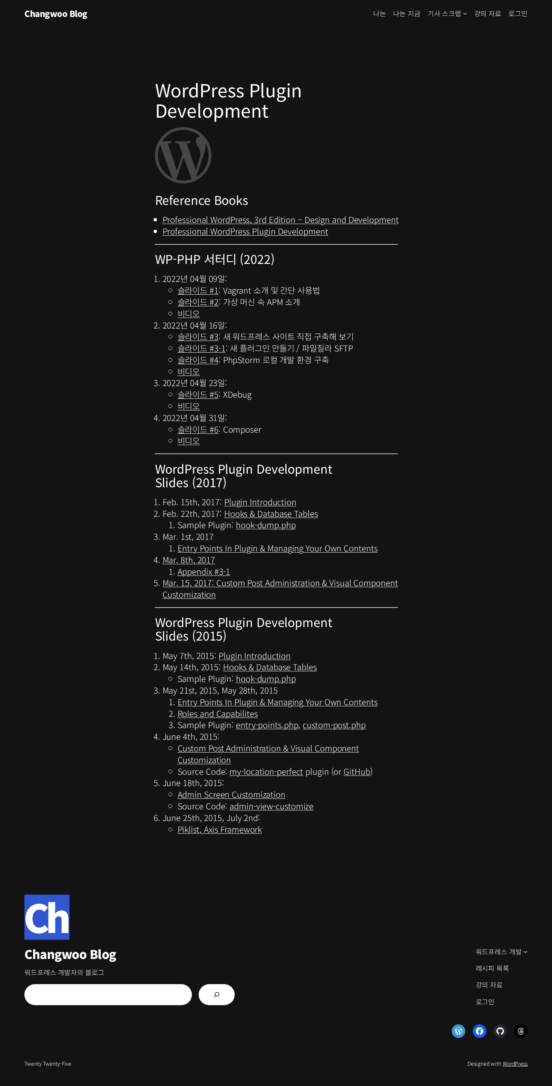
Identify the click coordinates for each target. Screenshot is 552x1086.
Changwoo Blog (55, 13)
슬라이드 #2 (198, 301)
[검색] (217, 994)
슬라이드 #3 (198, 336)
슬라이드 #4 (198, 359)
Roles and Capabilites (218, 713)
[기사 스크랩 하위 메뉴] (465, 13)
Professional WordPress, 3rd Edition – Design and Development (281, 219)
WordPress (515, 1063)
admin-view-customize (271, 806)
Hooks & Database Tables (271, 513)
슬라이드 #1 (198, 290)
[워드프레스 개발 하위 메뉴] (525, 952)
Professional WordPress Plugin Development (245, 231)
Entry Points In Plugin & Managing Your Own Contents (278, 548)
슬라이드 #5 (198, 394)
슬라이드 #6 (198, 429)
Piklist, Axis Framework (220, 829)
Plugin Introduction (260, 501)
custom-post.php (334, 724)
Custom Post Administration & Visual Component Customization (268, 753)
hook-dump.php (266, 524)
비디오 (189, 313)
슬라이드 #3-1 (202, 348)
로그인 (518, 13)
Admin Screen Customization (231, 794)
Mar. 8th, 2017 (189, 559)
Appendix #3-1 (204, 571)
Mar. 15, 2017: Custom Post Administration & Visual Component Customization (280, 588)
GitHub (357, 771)
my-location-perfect (266, 771)
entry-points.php (267, 724)
